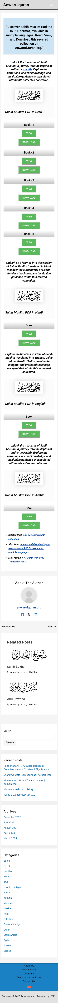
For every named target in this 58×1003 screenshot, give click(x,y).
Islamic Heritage (12, 887)
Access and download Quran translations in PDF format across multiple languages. (29, 548)
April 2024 (9, 833)
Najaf (6, 913)
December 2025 (12, 817)
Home (7, 876)
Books (7, 860)
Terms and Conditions (29, 977)
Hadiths (33, 672)
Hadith (27, 69)
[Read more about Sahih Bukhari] (29, 655)
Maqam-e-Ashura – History (18, 789)
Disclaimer (29, 973)
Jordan (7, 892)
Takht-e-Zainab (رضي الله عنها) (20, 794)
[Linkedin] (35, 614)
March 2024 (10, 838)
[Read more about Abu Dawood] (23, 687)
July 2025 (9, 822)
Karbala (8, 897)
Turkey (7, 945)
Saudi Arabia (10, 934)
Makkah (8, 908)
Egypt (7, 866)
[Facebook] (22, 614)
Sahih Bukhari (16, 666)
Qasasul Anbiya (12, 924)
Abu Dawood (16, 699)
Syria (6, 940)
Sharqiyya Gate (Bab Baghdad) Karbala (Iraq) (28, 774)
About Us (29, 965)
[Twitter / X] (29, 614)
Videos (7, 950)
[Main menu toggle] (51, 4)
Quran (7, 929)
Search (7, 730)
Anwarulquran (16, 4)
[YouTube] (29, 987)
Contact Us (29, 981)
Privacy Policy (29, 969)
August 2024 (11, 827)
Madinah (8, 903)
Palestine (8, 919)
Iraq (6, 881)
